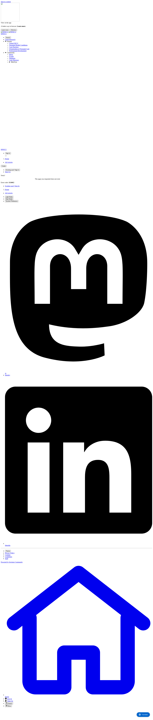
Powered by (12, 562)
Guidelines (8, 557)
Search (8, 37)
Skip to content (6, 2)
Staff (6, 558)
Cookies (7, 555)
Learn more (5, 30)
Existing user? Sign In (12, 186)
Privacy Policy (10, 553)
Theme (8, 551)
